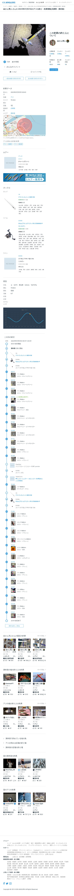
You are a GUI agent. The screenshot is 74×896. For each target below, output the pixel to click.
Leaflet (23, 135)
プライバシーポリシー (25, 850)
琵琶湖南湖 (34, 875)
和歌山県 (41, 866)
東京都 (9, 864)
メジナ (38, 209)
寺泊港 (37, 877)
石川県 (31, 864)
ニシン (20, 246)
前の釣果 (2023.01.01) (13, 78)
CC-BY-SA (42, 135)
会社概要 (21, 857)
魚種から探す (51, 843)
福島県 (40, 861)
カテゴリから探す (50, 2)
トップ (9, 843)
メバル (25, 169)
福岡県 (35, 868)
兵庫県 (13, 108)
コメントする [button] (36, 72)
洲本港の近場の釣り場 (14, 747)
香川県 (20, 868)
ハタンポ (32, 248)
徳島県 (14, 868)
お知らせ (15, 857)
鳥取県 (47, 866)
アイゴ (23, 248)
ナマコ (36, 248)
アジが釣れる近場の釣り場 (16, 743)
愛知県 (63, 864)
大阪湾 (51, 875)
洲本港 (13, 113)
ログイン (46, 845)
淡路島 (56, 875)
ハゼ (20, 209)
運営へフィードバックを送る (58, 845)
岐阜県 (52, 864)
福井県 (36, 864)
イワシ (25, 211)
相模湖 (9, 875)
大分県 (56, 868)
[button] (5, 117)
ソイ (43, 238)
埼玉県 (61, 861)
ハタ (23, 209)
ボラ (43, 240)
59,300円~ (21, 226)
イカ (33, 234)
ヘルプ (9, 850)
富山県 (26, 864)
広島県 (63, 866)
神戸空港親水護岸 (12, 877)
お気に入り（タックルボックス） (17, 845)
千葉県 (66, 861)
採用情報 (28, 857)
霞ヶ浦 (41, 875)
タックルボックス (64, 2)
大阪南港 (62, 877)
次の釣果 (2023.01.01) (35, 78)
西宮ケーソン (11, 879)
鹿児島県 (10, 870)
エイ (43, 244)
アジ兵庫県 (8, 144)
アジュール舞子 (21, 879)
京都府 (20, 866)
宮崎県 (61, 868)
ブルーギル (30, 236)
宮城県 (25, 861)
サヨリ (31, 246)
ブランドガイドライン (37, 854)
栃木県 (51, 861)
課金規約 (59, 852)
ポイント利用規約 (32, 852)
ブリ (31, 205)
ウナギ (33, 211)
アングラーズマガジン (35, 845)
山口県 (9, 868)
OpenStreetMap (30, 135)
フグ (36, 169)
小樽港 (29, 879)
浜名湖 (46, 875)
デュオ (20, 156)
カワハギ (24, 242)
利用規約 (15, 850)
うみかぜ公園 (16, 875)
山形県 (35, 861)
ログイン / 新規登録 (28, 2)
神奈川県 (15, 864)
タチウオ (39, 207)
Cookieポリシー (38, 850)
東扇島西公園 (26, 875)
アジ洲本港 (18, 144)
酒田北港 (48, 877)
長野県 (47, 864)
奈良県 (35, 866)
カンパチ (21, 211)
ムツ (30, 211)
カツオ (38, 244)
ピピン (20, 159)
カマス (33, 209)
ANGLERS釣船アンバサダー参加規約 (18, 854)
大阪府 (25, 866)
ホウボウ (21, 244)
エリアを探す (26, 843)
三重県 (9, 866)
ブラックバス (22, 234)
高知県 (30, 868)
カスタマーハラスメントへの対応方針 (55, 850)
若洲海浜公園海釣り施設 (26, 877)
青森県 (14, 861)
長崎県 (46, 868)
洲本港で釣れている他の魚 (16, 738)
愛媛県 (25, 868)
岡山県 (57, 866)
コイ (29, 207)
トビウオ (36, 246)
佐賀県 (40, 868)
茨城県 (46, 861)
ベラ (37, 211)
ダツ (20, 242)
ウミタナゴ (25, 246)
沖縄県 (16, 870)
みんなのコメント (13, 67)
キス (35, 207)
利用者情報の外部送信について (16, 852)
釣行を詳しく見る (14, 626)
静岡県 (57, 864)
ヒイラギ (26, 244)
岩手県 (20, 861)
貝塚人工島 (55, 877)
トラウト (26, 205)
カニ (20, 213)
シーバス (21, 169)
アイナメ (27, 240)
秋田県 (30, 861)
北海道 (9, 861)
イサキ (31, 244)
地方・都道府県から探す (38, 843)
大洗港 (42, 877)
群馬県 (56, 861)
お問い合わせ (49, 854)
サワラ (20, 236)
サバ (33, 169)
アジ (12, 97)
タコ (30, 209)
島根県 (52, 866)
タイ (38, 205)
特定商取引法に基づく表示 (47, 852)
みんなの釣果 (40, 2)
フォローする (53, 69)
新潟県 (21, 864)
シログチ (30, 242)
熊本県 (51, 868)
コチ (32, 207)
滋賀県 (14, 866)
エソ (40, 240)
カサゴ (24, 207)
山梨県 (42, 864)
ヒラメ (20, 207)
